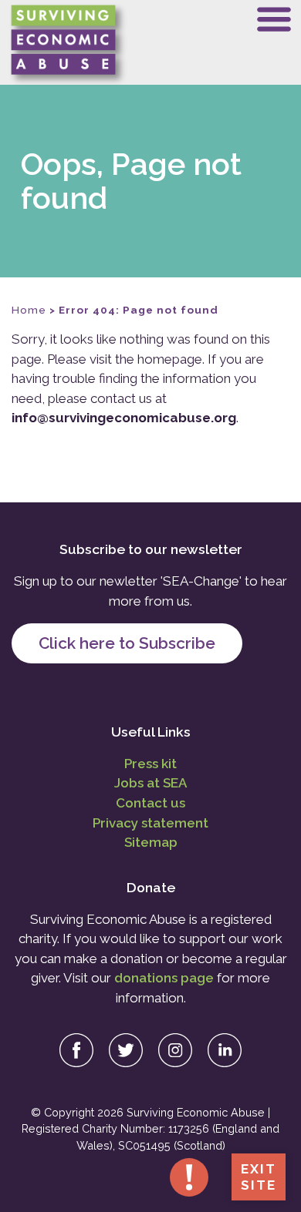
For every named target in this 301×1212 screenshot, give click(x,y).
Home (29, 310)
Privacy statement (150, 823)
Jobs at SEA (150, 783)
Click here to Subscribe (127, 643)
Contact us (150, 803)
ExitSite (258, 1176)
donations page (164, 977)
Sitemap (151, 842)
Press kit (150, 763)
